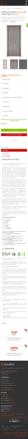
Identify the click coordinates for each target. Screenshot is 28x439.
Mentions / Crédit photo (6, 427)
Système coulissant (7, 383)
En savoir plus (13, 21)
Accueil (2, 8)
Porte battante (8, 8)
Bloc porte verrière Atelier (6, 403)
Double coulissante (5, 381)
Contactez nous (4, 374)
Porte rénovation (5, 396)
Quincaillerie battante (8, 400)
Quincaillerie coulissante (8, 385)
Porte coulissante (5, 379)
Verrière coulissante (5, 389)
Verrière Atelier (4, 387)
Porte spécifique (7, 398)
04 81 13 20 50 (9, 372)
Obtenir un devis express (14, 134)
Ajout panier (14, 130)
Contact (14, 427)
